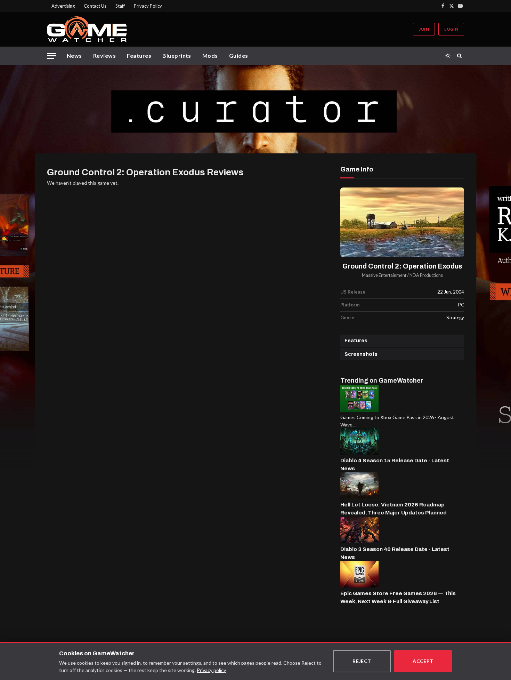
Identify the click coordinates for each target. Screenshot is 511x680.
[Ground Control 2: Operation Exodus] (402, 222)
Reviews (104, 55)
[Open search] (460, 55)
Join (424, 29)
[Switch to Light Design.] (448, 55)
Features (139, 55)
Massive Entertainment (384, 275)
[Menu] (51, 56)
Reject (361, 661)
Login (451, 29)
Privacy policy (211, 670)
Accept (423, 661)
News (74, 55)
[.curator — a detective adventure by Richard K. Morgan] (255, 109)
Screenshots (361, 354)
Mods (210, 55)
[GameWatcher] (87, 29)
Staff (120, 6)
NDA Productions (426, 275)
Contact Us (95, 6)
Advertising (63, 6)
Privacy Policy (148, 6)
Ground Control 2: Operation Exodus (402, 266)
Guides (238, 55)
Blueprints (176, 55)
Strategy (455, 317)
